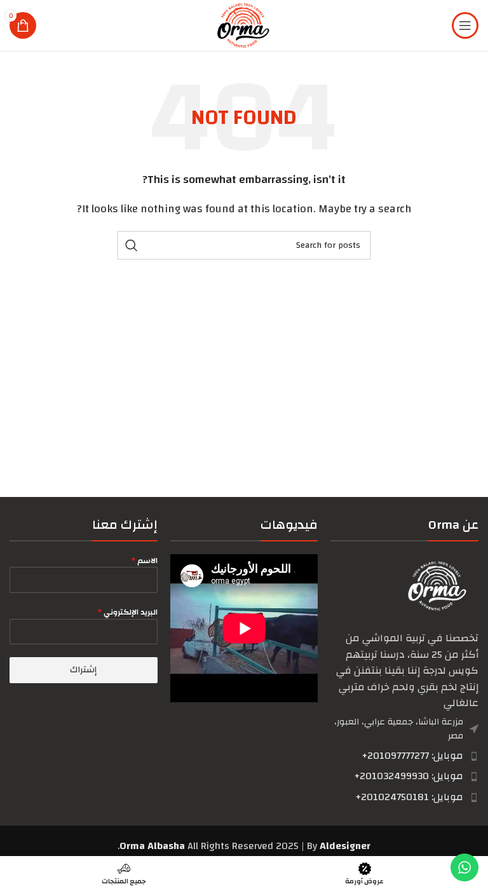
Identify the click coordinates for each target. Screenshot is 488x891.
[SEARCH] (131, 245)
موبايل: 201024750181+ (409, 796)
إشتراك (83, 670)
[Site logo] (244, 24)
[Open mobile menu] (465, 25)
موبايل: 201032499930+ (408, 776)
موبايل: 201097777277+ (412, 755)
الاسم (145, 560)
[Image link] (437, 585)
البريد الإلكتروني (128, 612)
